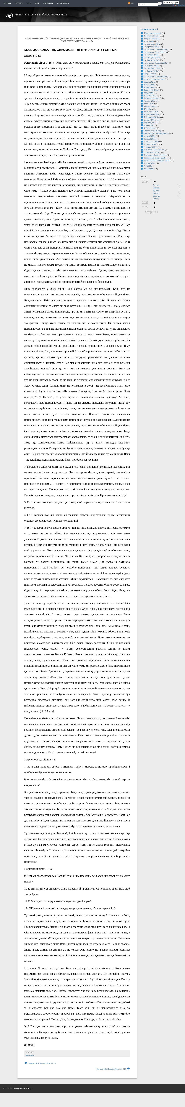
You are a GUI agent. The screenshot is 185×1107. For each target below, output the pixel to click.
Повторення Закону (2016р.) (155, 155)
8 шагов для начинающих (154, 79)
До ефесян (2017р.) (151, 112)
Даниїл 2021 (149, 104)
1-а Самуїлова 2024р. (152, 44)
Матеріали (47, 3)
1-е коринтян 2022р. (152, 47)
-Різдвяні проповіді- (152, 39)
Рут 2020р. (148, 166)
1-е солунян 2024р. (151, 55)
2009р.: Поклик (150, 74)
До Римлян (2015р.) (152, 117)
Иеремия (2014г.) (150, 123)
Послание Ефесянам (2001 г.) (155, 158)
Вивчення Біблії (149, 29)
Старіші (150, 212)
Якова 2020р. (30, 1055)
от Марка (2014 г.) (151, 147)
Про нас (18, 3)
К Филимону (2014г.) (152, 131)
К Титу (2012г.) (150, 128)
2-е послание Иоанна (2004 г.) (156, 63)
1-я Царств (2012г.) (151, 60)
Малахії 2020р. (150, 136)
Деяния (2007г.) (150, 106)
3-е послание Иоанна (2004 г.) (156, 77)
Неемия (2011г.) (150, 139)
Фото (37, 3)
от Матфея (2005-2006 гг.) (154, 150)
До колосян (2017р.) (152, 114)
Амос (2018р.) (149, 85)
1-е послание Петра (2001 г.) (155, 52)
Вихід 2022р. (149, 93)
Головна (7, 3)
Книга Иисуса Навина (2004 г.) (156, 133)
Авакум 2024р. (150, 82)
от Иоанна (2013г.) (151, 142)
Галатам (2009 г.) (150, 101)
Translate (181, 5)
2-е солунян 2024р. (151, 66)
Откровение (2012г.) (152, 152)
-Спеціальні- (149, 41)
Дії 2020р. (148, 109)
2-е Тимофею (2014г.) (152, 68)
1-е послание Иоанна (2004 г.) (156, 49)
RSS (132, 3)
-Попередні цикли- (151, 36)
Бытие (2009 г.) (150, 87)
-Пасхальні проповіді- (153, 33)
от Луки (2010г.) (150, 144)
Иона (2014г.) (149, 125)
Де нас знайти (63, 3)
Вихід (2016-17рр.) (151, 90)
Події (29, 3)
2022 (145, 207)
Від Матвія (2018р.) (152, 98)
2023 (145, 202)
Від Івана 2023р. (150, 95)
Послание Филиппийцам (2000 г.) (157, 161)
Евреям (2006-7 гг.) (151, 120)
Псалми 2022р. (150, 163)
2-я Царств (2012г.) (151, 71)
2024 (145, 181)
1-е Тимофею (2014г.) (152, 58)
